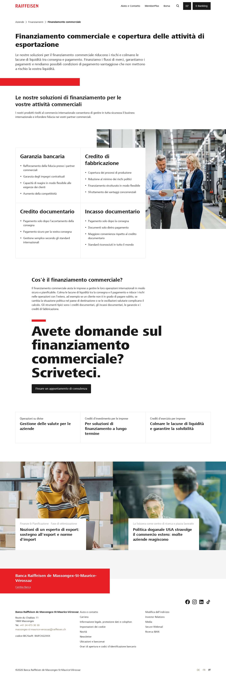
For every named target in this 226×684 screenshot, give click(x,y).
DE (198, 669)
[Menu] (187, 6)
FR (204, 669)
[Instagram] (194, 602)
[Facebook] (187, 602)
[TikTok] (208, 602)
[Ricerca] (177, 6)
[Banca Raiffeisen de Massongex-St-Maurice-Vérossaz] (27, 6)
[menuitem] (130, 6)
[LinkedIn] (201, 602)
